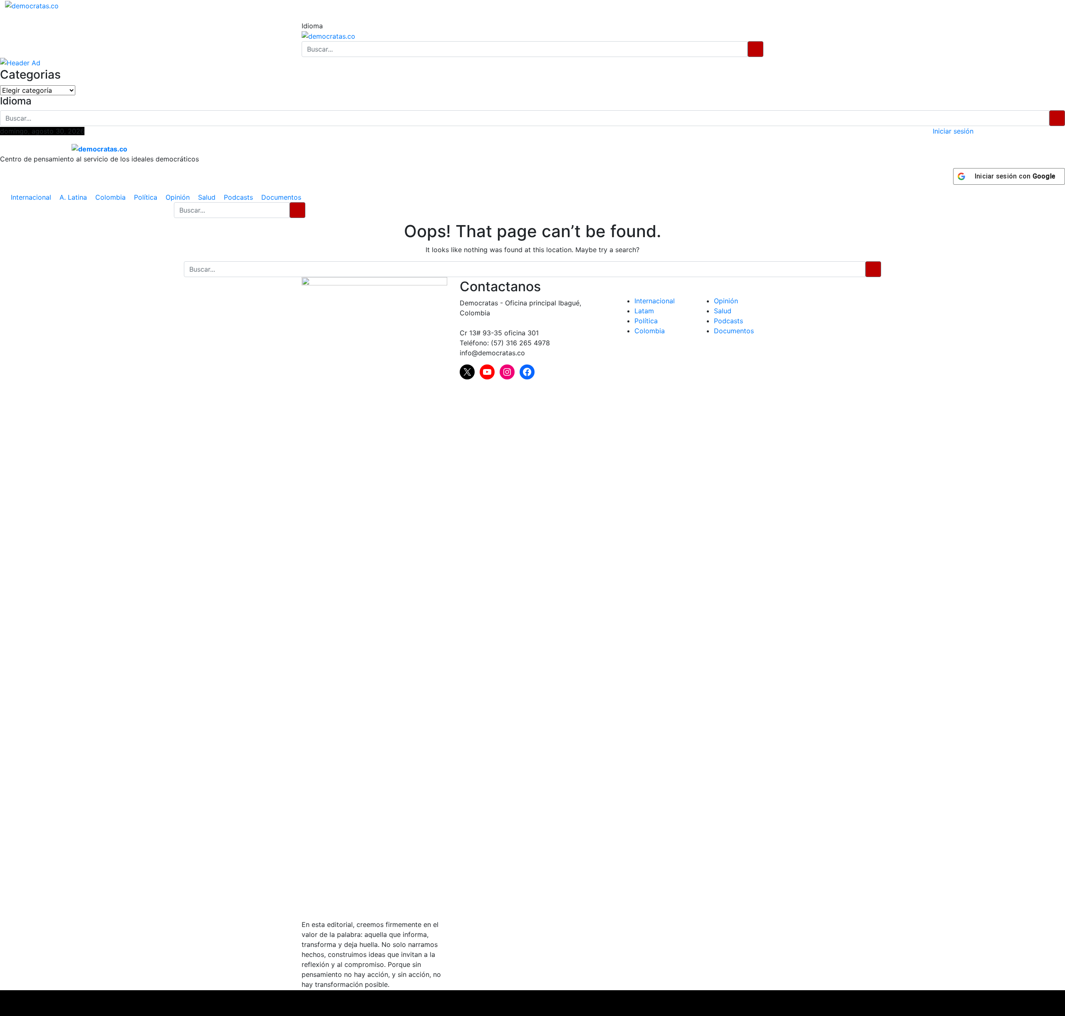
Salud (206, 197)
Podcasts (238, 197)
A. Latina (73, 197)
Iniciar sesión (953, 131)
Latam (644, 311)
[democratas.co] (32, 5)
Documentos (281, 197)
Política (145, 197)
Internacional (31, 197)
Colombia (110, 197)
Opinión (178, 197)
